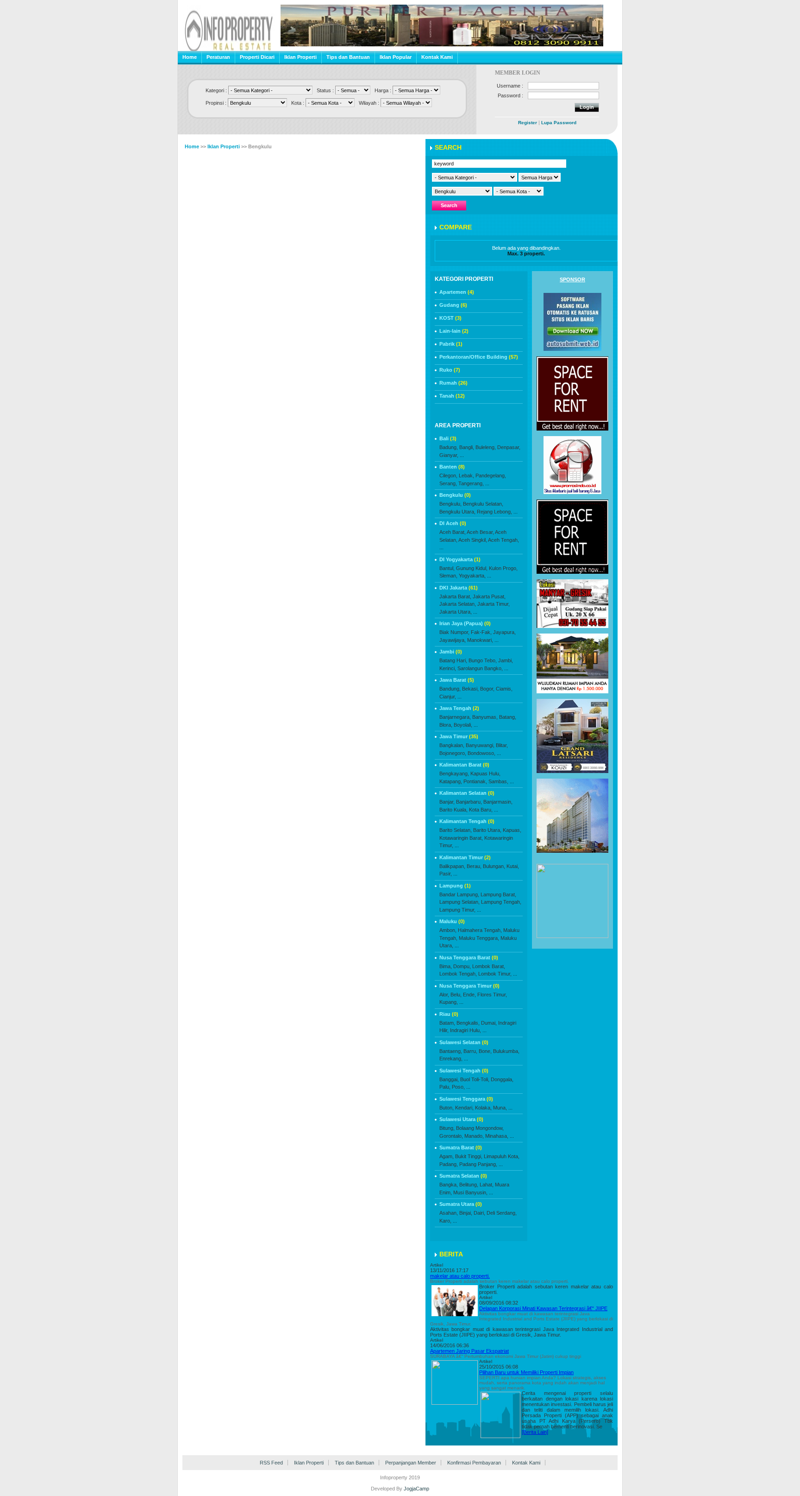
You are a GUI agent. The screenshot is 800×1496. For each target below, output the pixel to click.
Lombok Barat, (488, 966)
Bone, (485, 1051)
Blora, (445, 725)
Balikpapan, (452, 866)
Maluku (452, 921)
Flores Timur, (492, 994)
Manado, (474, 1136)
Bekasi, (470, 688)
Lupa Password (558, 122)
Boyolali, (463, 725)
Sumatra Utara (460, 1204)
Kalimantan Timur (465, 857)
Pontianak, (475, 781)
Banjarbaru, (469, 802)
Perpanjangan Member (410, 1462)
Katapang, (450, 781)
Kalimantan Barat (464, 764)
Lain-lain (454, 331)
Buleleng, (485, 447)
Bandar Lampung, (459, 894)
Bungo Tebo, (483, 660)
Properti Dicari (257, 57)
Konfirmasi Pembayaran (474, 1462)
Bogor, (487, 688)
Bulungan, (494, 866)
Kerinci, (447, 668)
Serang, (448, 483)
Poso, (458, 1087)
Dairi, (479, 1213)
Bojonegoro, (452, 753)
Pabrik (450, 344)
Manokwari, (480, 640)
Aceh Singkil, (472, 540)
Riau (448, 1014)
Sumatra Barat (460, 1147)
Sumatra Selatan (463, 1176)
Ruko (449, 370)
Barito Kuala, (453, 809)
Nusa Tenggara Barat (468, 957)
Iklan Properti (300, 57)
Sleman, (448, 575)
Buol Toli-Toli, (474, 1079)
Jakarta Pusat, (489, 596)
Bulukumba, (506, 1051)
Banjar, (447, 802)
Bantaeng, (450, 1051)
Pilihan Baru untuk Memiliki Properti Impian (526, 1372)
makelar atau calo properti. (460, 1276)
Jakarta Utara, (455, 612)
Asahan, (448, 1213)
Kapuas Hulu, (485, 773)
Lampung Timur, (457, 910)
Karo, (445, 1220)
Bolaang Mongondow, (480, 1128)
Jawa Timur (458, 736)
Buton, (446, 1107)
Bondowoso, (481, 753)
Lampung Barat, (498, 894)
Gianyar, (448, 455)
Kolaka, (483, 1107)
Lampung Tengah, (501, 902)
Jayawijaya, (452, 640)
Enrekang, (450, 1058)
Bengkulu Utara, (457, 511)
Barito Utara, (487, 830)
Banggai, (449, 1079)
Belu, (456, 994)
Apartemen (456, 292)
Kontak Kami (437, 57)
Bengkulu (455, 495)
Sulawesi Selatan (463, 1042)
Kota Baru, (481, 809)
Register (527, 122)
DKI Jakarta (458, 587)
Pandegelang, (490, 475)
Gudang (453, 305)
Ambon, (447, 930)
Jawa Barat (456, 680)
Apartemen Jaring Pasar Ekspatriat (469, 1351)
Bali (447, 438)
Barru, (470, 1051)
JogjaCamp (416, 1488)
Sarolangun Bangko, (480, 668)
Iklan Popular (396, 57)
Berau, (474, 866)
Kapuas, (512, 830)
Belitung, (468, 1184)
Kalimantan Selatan (466, 793)
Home (189, 57)
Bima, (445, 966)
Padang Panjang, (478, 1164)
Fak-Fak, (481, 632)
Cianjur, (447, 696)
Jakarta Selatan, (457, 604)
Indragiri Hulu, (465, 1030)
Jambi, (505, 660)
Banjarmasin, (497, 802)
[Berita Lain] (535, 1432)
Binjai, (465, 1213)
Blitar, (502, 745)
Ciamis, (504, 688)
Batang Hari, (453, 660)
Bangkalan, (451, 745)
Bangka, (448, 1184)
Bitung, (447, 1128)
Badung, (448, 447)
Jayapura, (504, 632)
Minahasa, (496, 1136)
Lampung (455, 885)
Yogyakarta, (472, 575)
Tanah (452, 396)
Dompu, (462, 966)
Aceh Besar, (480, 532)
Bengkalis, (468, 1023)
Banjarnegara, (455, 717)
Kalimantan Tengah (466, 821)
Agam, (446, 1156)
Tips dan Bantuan (348, 57)
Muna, (500, 1107)
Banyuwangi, (480, 745)
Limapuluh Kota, (501, 1156)
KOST (450, 318)
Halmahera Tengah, (480, 930)
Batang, (507, 717)
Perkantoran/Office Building (478, 357)
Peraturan (218, 57)
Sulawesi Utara (461, 1119)
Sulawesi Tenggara (466, 1099)
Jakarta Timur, (493, 604)
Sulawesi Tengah (463, 1070)
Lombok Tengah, (458, 973)
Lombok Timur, (495, 973)
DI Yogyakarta (460, 559)
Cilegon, (448, 475)
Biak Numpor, (454, 632)
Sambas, (498, 781)
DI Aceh (452, 523)
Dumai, (489, 1023)
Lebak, (466, 475)
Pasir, (445, 873)
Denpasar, (508, 447)
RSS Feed (271, 1462)
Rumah (453, 383)
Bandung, (450, 688)
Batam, (447, 1023)
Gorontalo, (451, 1136)
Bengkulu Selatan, (483, 504)
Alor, (444, 994)
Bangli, (466, 447)
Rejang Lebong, (494, 511)
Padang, (448, 1164)
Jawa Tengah (459, 708)
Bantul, (447, 568)
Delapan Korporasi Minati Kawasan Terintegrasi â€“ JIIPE (543, 1308)
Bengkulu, (450, 504)
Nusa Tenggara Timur (469, 986)
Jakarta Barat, (455, 596)
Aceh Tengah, (503, 540)
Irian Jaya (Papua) (465, 623)
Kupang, (448, 1002)
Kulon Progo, (503, 568)
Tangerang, (471, 483)
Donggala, (502, 1079)
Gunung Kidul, (472, 568)
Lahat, (487, 1184)
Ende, (469, 994)
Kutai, (512, 866)
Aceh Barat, (452, 532)
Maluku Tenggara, (479, 938)
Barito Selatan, (455, 830)
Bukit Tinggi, (468, 1156)
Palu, (444, 1087)
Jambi (450, 651)
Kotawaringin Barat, (461, 838)
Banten (452, 466)
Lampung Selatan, (459, 902)
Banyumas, (485, 717)
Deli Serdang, (502, 1213)
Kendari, (464, 1107)
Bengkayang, (454, 773)
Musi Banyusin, (470, 1192)
